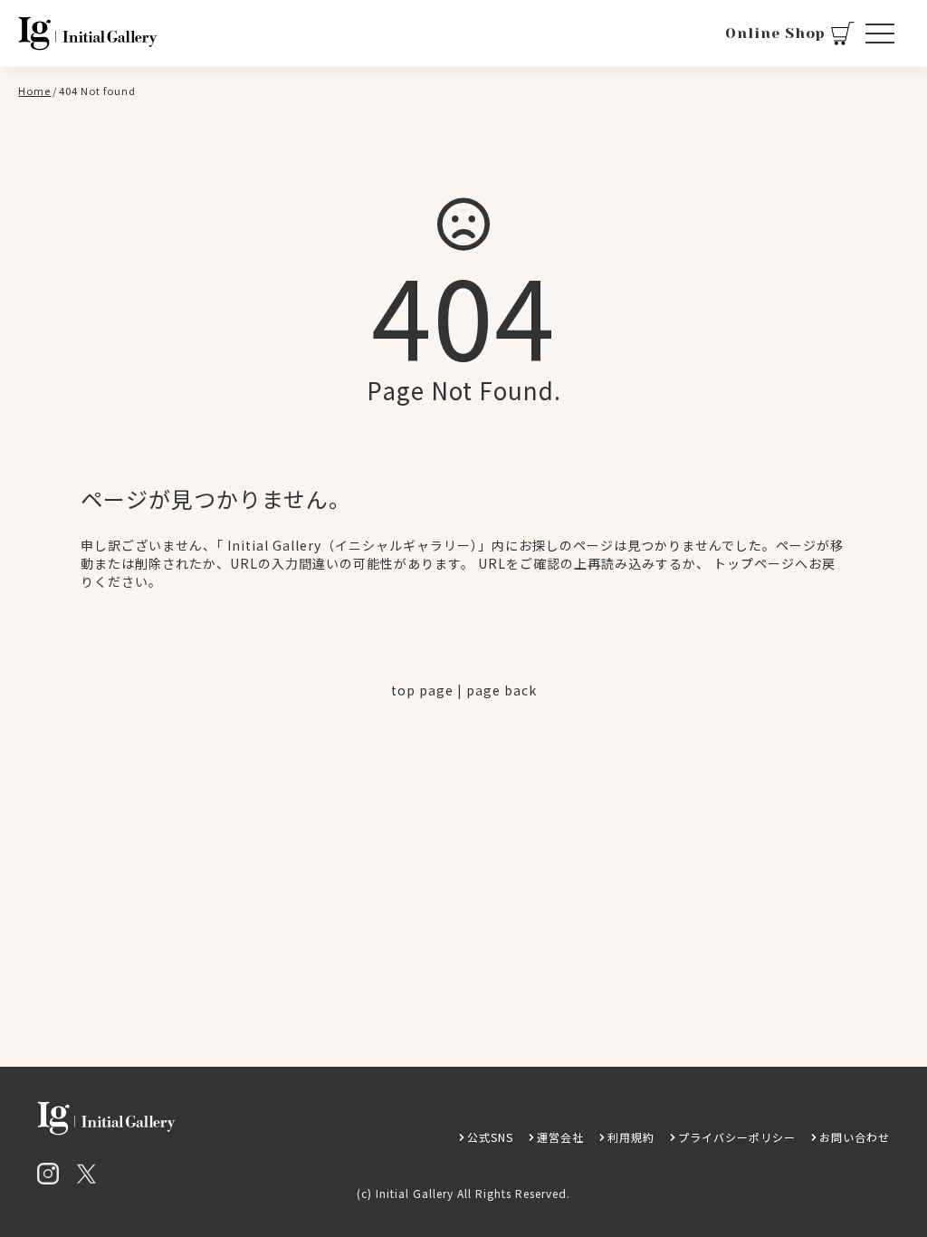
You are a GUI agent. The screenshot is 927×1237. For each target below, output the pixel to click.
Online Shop (775, 33)
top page (422, 690)
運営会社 (560, 1137)
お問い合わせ (854, 1137)
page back (501, 690)
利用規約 (631, 1137)
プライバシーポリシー (737, 1137)
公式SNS (490, 1137)
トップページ (754, 563)
